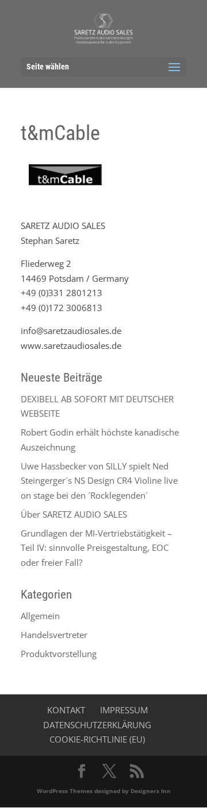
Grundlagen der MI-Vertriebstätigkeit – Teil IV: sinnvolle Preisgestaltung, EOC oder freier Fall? (96, 547)
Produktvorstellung (59, 653)
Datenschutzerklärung (97, 725)
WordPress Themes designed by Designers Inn (104, 791)
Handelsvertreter (54, 634)
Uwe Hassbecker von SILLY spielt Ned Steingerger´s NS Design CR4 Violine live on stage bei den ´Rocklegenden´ (99, 480)
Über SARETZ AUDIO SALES (74, 514)
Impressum (124, 710)
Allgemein (40, 615)
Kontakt (66, 710)
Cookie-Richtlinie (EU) (97, 739)
